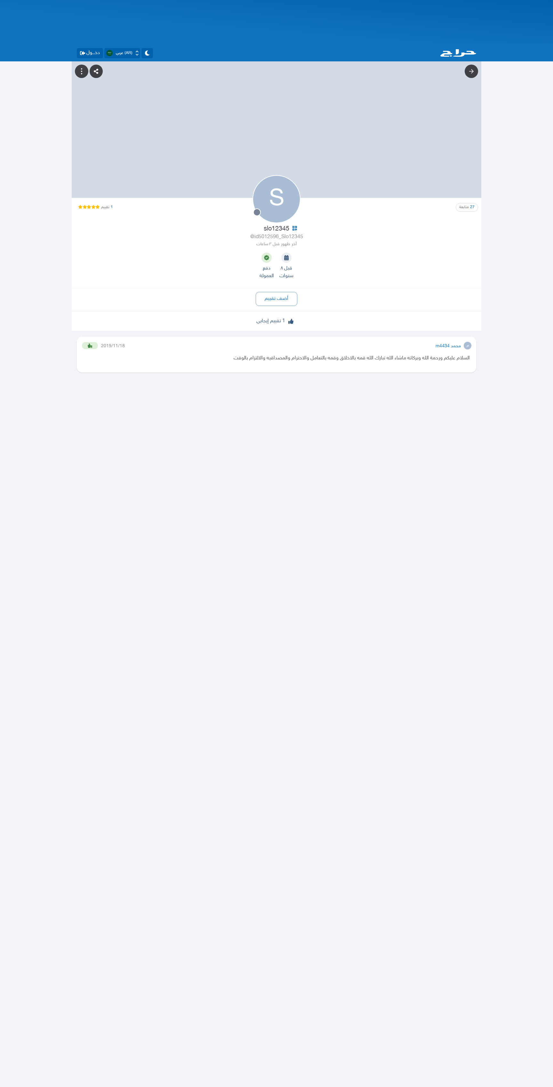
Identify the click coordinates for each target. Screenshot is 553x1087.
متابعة (467, 207)
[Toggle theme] (147, 53)
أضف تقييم (276, 299)
